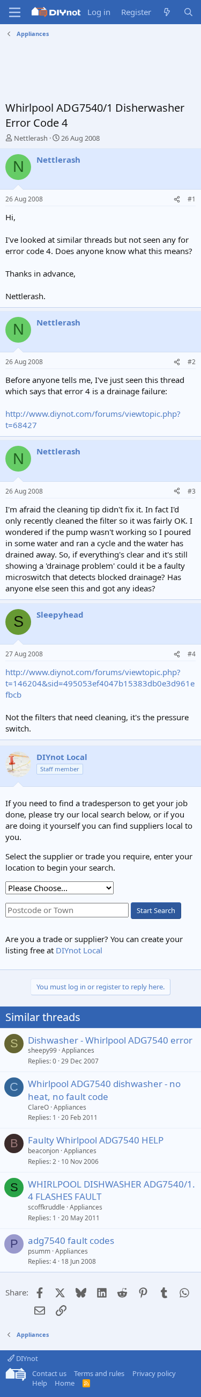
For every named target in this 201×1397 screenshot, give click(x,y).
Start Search (156, 910)
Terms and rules (99, 1373)
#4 (192, 653)
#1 (192, 199)
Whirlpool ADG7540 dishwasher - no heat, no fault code (104, 1090)
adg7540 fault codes (71, 1240)
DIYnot (26, 1358)
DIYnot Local (79, 950)
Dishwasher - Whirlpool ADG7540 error (110, 1040)
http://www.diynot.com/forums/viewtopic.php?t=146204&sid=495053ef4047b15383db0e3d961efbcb (100, 683)
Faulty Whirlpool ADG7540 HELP (95, 1140)
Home (65, 1383)
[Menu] (14, 12)
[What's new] (167, 12)
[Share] (177, 199)
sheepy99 (42, 1050)
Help (39, 1383)
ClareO (38, 1107)
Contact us (49, 1373)
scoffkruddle (46, 1207)
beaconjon (43, 1150)
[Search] (188, 12)
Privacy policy (154, 1373)
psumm (39, 1251)
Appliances (78, 1050)
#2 (192, 361)
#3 (192, 491)
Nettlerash (31, 138)
